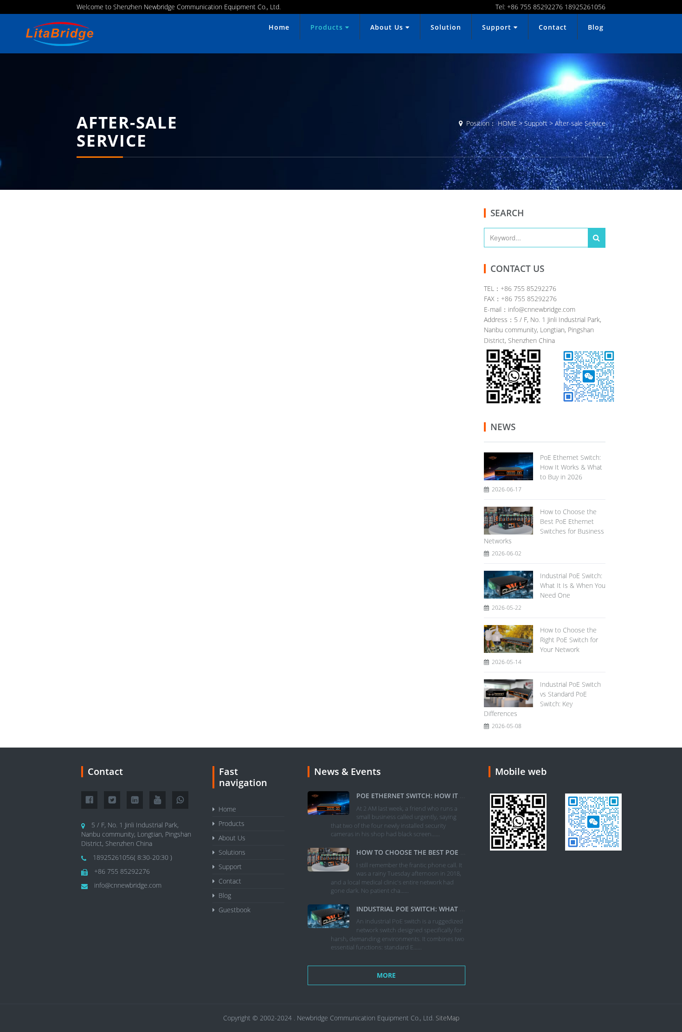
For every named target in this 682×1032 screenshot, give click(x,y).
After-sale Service (580, 123)
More (386, 975)
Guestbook (233, 909)
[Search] (596, 238)
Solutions (230, 852)
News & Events (347, 771)
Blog (596, 27)
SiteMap (447, 1017)
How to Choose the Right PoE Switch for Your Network (569, 640)
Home (279, 27)
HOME (507, 123)
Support (498, 27)
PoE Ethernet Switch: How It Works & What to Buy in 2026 (571, 467)
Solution (446, 27)
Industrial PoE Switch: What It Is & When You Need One (572, 585)
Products (327, 27)
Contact (553, 27)
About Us (387, 27)
